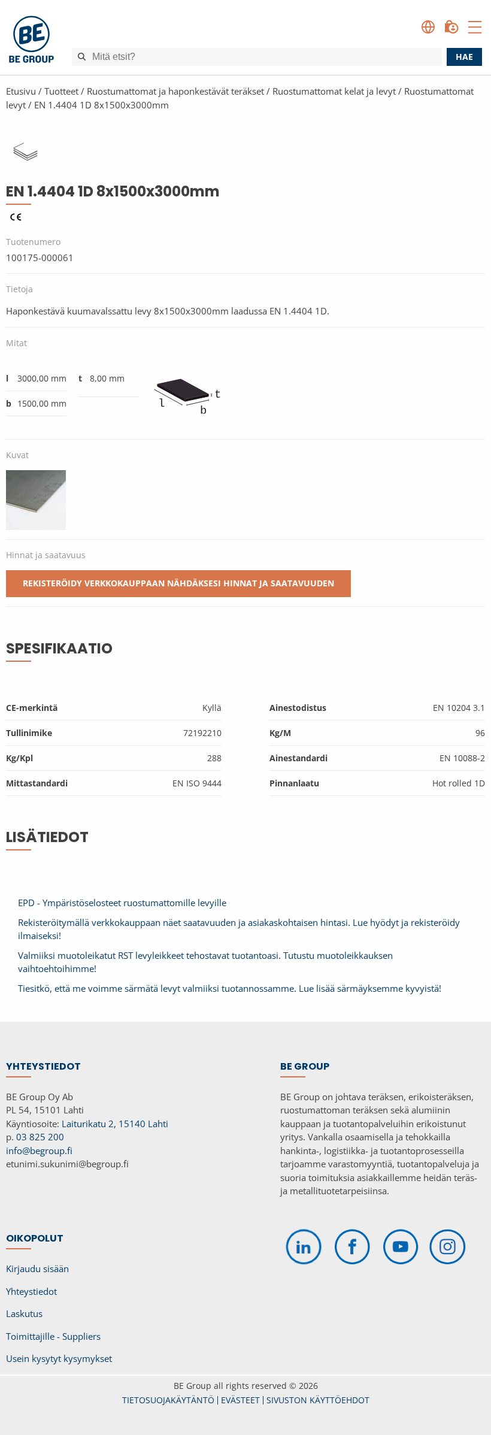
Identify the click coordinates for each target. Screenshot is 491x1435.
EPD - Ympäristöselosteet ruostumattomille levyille (122, 903)
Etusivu (21, 91)
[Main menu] (475, 27)
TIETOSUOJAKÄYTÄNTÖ (168, 1400)
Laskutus (24, 1313)
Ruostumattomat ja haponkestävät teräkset (175, 91)
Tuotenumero (33, 241)
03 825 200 (40, 1137)
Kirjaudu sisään (37, 1268)
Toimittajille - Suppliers (53, 1336)
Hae (464, 56)
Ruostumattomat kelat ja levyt (334, 91)
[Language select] (428, 27)
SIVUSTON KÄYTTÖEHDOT (317, 1400)
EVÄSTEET (240, 1400)
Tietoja (19, 289)
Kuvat (17, 455)
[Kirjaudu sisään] (451, 27)
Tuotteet (61, 91)
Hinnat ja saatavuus (46, 555)
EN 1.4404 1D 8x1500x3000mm (101, 105)
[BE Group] (31, 41)
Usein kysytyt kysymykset (59, 1358)
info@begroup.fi (39, 1151)
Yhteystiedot (31, 1291)
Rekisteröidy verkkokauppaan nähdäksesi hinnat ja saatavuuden (178, 583)
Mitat (16, 343)
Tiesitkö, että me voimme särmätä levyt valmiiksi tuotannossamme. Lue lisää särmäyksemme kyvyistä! (229, 988)
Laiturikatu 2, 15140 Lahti (115, 1124)
